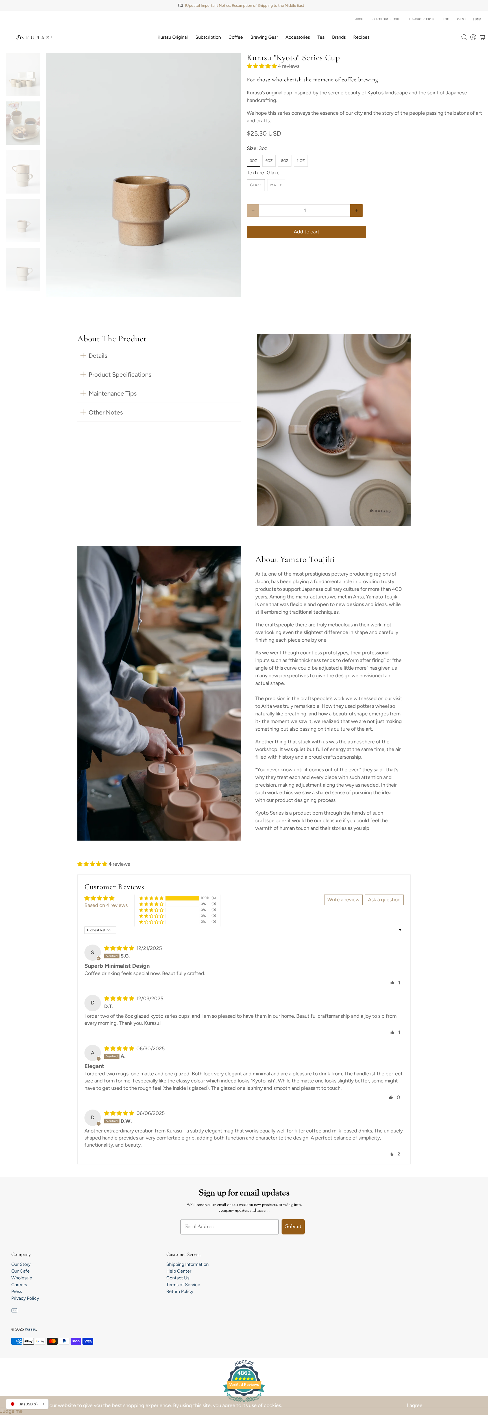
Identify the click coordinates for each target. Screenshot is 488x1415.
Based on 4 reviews (106, 905)
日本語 (477, 19)
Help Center (178, 1271)
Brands (339, 37)
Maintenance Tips (113, 393)
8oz (284, 161)
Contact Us (177, 1278)
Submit (293, 1226)
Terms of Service (183, 1284)
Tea (320, 37)
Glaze (256, 185)
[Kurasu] (35, 37)
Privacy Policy (25, 1298)
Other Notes (106, 412)
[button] (262, 66)
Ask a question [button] (384, 900)
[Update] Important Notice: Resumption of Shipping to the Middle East (244, 5)
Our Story (20, 1264)
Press (461, 19)
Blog (445, 19)
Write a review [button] (343, 900)
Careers (19, 1284)
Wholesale (21, 1278)
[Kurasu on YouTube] (14, 1311)
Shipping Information (187, 1264)
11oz (301, 161)
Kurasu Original (173, 37)
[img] (119, 948)
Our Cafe (20, 1271)
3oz (253, 161)
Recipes (361, 37)
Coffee (235, 37)
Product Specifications (120, 374)
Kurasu (30, 1329)
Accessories (298, 37)
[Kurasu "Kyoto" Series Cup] (143, 175)
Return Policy (179, 1291)
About (360, 19)
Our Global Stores (386, 19)
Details (98, 355)
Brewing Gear (264, 37)
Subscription (208, 37)
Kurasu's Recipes (421, 19)
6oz (269, 161)
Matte (276, 185)
